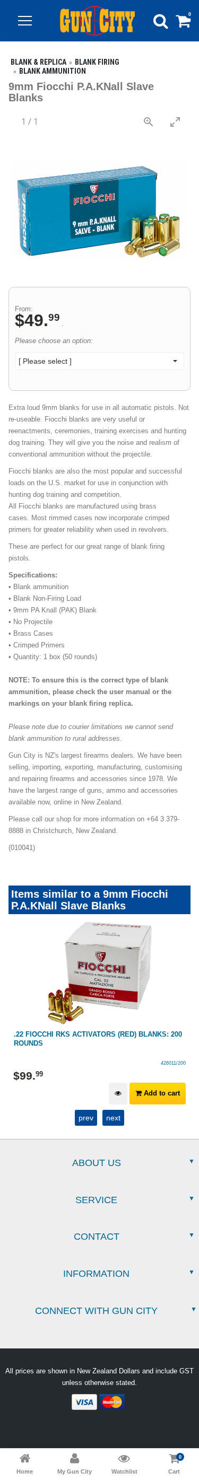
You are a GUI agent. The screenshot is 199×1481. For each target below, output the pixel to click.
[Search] (160, 21)
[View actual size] (148, 121)
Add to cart (161, 1093)
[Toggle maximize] (175, 121)
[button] (25, 20)
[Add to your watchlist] (118, 1094)
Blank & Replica (38, 62)
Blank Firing (97, 62)
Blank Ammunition (52, 71)
